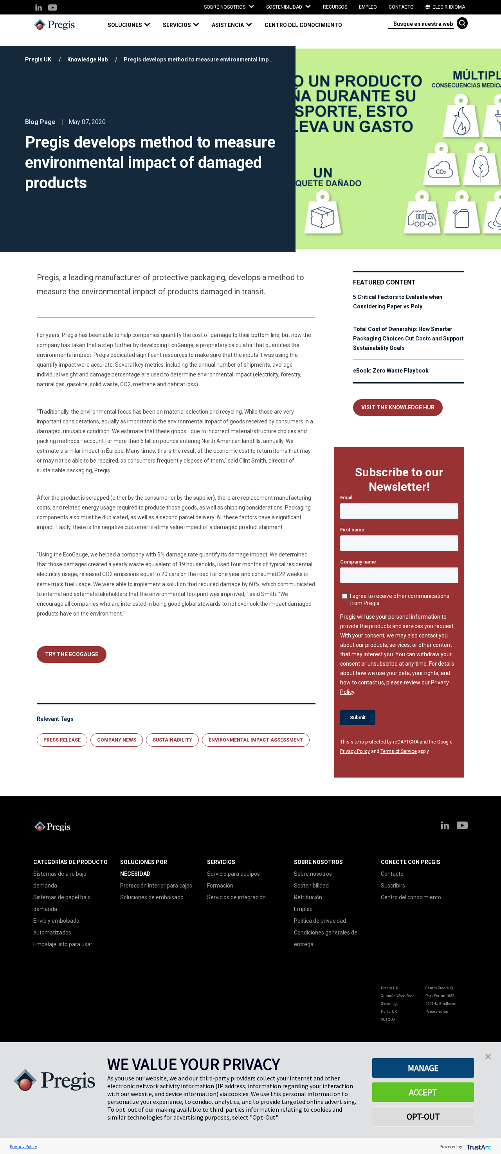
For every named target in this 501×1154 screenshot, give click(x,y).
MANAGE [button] (423, 1067)
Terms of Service (398, 751)
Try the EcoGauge (71, 654)
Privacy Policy (355, 751)
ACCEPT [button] (423, 1092)
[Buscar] (462, 23)
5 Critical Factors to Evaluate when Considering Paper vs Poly (397, 302)
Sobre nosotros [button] (225, 7)
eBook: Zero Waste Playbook (391, 370)
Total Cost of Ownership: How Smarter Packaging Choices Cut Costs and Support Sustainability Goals (408, 338)
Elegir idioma (448, 7)
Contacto (401, 7)
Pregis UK (38, 59)
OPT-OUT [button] (423, 1116)
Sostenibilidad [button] (284, 7)
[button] (132, 25)
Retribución (308, 897)
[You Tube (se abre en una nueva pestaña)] (52, 8)
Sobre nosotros (313, 874)
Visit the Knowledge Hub (397, 407)
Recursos (335, 7)
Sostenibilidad (311, 885)
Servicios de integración (236, 897)
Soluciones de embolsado (152, 897)
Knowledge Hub (87, 59)
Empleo (368, 7)
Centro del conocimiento (303, 25)
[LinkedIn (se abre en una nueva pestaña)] (38, 8)
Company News (116, 740)
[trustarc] (478, 1146)
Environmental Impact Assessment (256, 740)
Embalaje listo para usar (62, 944)
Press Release (62, 740)
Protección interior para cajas (156, 885)
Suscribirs (393, 885)
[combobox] (421, 23)
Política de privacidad (320, 921)
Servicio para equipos (233, 874)
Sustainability (172, 740)
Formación (220, 885)
